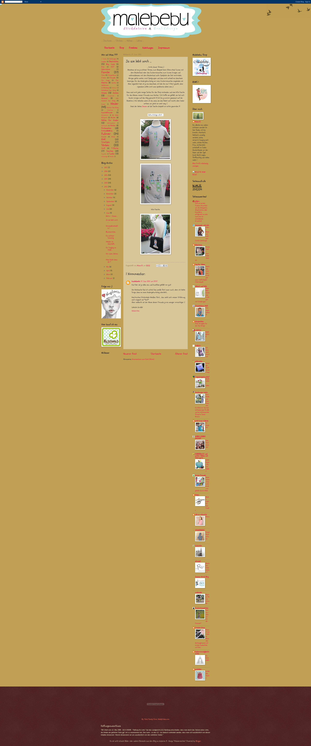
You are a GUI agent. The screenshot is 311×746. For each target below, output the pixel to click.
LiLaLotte (198, 545)
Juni (108, 213)
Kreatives (110, 110)
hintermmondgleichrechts (202, 652)
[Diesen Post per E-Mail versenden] (157, 265)
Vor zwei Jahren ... (112, 255)
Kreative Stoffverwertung (208, 367)
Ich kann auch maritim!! (207, 352)
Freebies (133, 47)
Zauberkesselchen (201, 608)
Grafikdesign (105, 88)
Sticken (105, 145)
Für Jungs (105, 80)
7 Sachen (104, 59)
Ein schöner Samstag (110, 237)
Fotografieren (112, 75)
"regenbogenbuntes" (202, 377)
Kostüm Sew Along (112, 107)
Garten (114, 83)
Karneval (104, 98)
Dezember (110, 190)
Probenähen (106, 128)
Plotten (113, 125)
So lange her (207, 425)
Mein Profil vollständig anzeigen (200, 164)
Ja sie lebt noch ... (112, 221)
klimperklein (199, 321)
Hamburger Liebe (201, 392)
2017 (106, 167)
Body (102, 67)
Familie (105, 72)
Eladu (197, 495)
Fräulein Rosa (200, 627)
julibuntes (198, 361)
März (108, 274)
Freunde (112, 77)
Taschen (109, 151)
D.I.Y (112, 67)
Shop (121, 47)
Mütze (113, 117)
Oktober (109, 197)
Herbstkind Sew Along (108, 90)
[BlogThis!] (159, 265)
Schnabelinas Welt (201, 306)
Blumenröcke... (111, 232)
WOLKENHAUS (199, 530)
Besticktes (113, 61)
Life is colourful (201, 514)
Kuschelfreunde (106, 112)
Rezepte (103, 137)
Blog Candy (110, 64)
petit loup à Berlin (201, 421)
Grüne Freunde (200, 475)
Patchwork (104, 126)
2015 (106, 175)
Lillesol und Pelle (201, 286)
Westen (112, 156)
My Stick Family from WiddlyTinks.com (155, 719)
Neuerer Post (130, 354)
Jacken (115, 92)
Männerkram (105, 115)
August (109, 205)
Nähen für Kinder (109, 120)
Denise (144, 106)
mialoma (198, 330)
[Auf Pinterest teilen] (166, 265)
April (108, 270)
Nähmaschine (111, 123)
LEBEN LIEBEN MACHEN (200, 437)
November (110, 194)
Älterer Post (181, 354)
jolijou (197, 201)
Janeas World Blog (202, 577)
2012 (106, 186)
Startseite (109, 47)
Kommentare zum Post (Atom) (143, 359)
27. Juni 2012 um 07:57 (149, 281)
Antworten (135, 311)
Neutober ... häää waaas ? (208, 567)
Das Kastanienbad (207, 443)
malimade (198, 592)
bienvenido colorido (202, 225)
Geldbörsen (105, 85)
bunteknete (136, 281)
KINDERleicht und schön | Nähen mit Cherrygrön (201, 456)
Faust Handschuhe (208, 535)
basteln (103, 62)
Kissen (103, 104)
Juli (108, 209)
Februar (109, 278)
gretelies (198, 669)
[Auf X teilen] (161, 265)
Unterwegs (104, 156)
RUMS (103, 139)
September (110, 201)
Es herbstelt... (208, 658)
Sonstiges (105, 142)
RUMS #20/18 (207, 334)
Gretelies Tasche (207, 674)
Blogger (198, 741)
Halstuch (114, 88)
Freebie (103, 78)
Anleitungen (147, 47)
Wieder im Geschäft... (110, 242)
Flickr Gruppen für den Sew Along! (201, 324)
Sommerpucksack (208, 311)
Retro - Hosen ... (112, 216)
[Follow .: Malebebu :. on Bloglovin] (111, 318)
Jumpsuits (111, 96)
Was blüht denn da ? (111, 260)
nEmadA (198, 561)
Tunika (112, 153)
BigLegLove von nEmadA (207, 599)
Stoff (103, 148)
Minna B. (198, 122)
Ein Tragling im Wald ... (111, 248)
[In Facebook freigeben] (164, 265)
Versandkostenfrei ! (112, 227)
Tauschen (104, 154)
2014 (106, 179)
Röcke (113, 137)
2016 (106, 171)
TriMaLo (198, 345)
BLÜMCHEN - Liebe (207, 382)
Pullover (106, 134)
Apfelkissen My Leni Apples (207, 465)
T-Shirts (114, 148)
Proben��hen (106, 131)
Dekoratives (105, 69)
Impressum (164, 47)
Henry (207, 516)
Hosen (104, 92)
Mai (107, 267)
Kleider (114, 104)
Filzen (103, 75)
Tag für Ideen (200, 264)
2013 (106, 183)
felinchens (198, 245)
